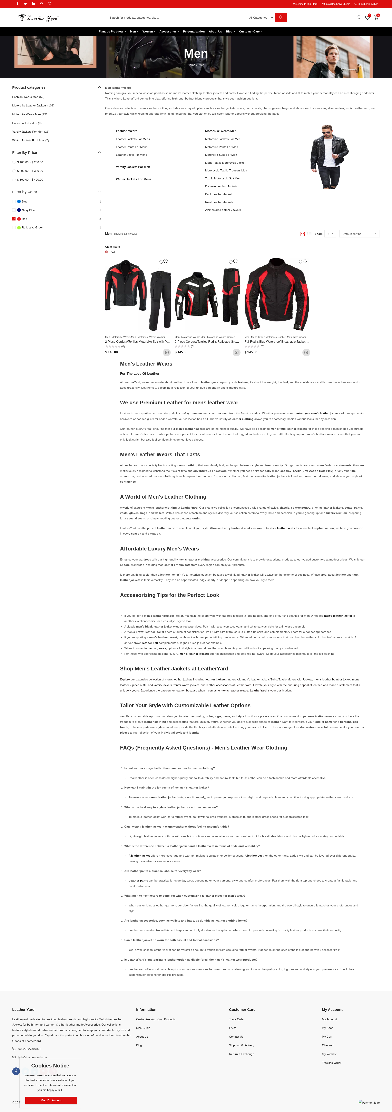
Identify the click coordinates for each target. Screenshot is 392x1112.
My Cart (327, 1036)
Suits (274, 679)
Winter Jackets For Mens (133, 179)
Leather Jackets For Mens (133, 139)
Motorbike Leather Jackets (29, 105)
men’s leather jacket (338, 615)
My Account (329, 1019)
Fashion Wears (126, 131)
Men (107, 337)
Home (191, 64)
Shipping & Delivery (241, 1045)
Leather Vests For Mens (131, 154)
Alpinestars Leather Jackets (223, 209)
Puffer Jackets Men (24, 123)
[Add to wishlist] (164, 261)
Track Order (237, 1019)
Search (281, 17)
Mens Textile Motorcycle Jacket (225, 162)
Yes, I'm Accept (51, 1100)
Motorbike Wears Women (152, 337)
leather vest (255, 855)
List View (309, 234)
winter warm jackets (186, 685)
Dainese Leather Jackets (221, 186)
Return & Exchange (241, 1054)
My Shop (327, 1027)
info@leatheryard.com (32, 1057)
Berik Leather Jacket (218, 194)
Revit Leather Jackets (219, 202)
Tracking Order (331, 1062)
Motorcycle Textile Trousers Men (226, 170)
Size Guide (143, 1027)
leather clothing (243, 419)
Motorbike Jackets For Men (223, 139)
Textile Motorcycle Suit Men (223, 178)
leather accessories (219, 685)
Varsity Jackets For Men (133, 167)
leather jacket (140, 855)
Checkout (328, 1045)
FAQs (232, 1027)
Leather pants (138, 880)
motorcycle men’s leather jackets (317, 413)
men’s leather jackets (194, 653)
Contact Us (236, 1036)
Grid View (303, 234)
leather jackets (215, 679)
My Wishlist (329, 1054)
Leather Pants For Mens (131, 147)
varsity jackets (163, 685)
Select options (167, 352)
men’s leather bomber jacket (332, 679)
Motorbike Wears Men (220, 131)
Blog (139, 1045)
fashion (330, 465)
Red (112, 252)
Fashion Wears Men (25, 96)
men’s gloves (157, 648)
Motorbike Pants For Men (221, 147)
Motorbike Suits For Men (221, 154)
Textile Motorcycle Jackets (295, 679)
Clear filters (112, 246)
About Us (142, 1036)
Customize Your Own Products (156, 1019)
